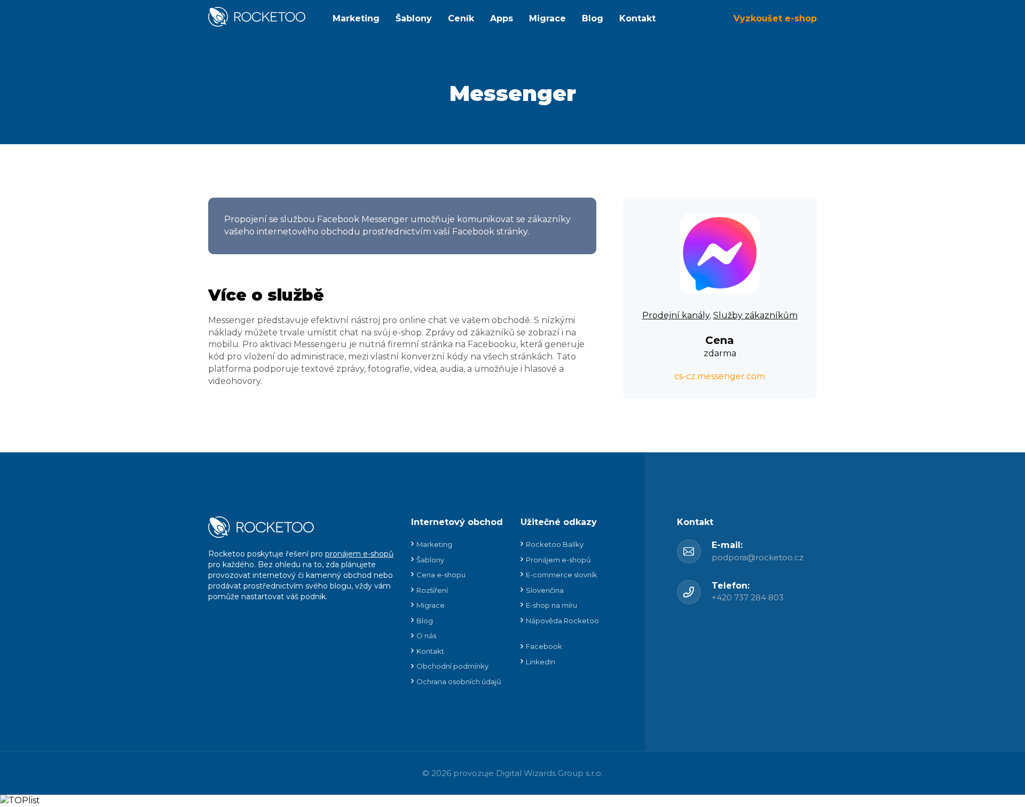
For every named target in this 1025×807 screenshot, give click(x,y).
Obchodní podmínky (452, 666)
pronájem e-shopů (359, 554)
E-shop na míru (551, 605)
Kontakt (637, 18)
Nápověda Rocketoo (562, 620)
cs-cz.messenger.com (719, 376)
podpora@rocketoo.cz (757, 557)
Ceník (461, 18)
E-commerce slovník (561, 574)
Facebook (544, 646)
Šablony (414, 18)
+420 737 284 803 (748, 597)
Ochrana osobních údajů (458, 681)
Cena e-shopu (441, 574)
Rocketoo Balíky (555, 544)
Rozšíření (432, 590)
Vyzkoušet (775, 18)
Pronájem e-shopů (558, 559)
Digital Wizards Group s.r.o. (549, 773)
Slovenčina (545, 590)
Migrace (547, 18)
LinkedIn (540, 661)
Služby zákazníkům (755, 315)
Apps (501, 18)
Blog (592, 18)
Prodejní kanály (675, 315)
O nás (426, 635)
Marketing (356, 18)
